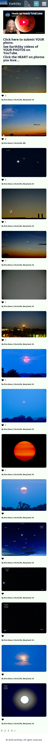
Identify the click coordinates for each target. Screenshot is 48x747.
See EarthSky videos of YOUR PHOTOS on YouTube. (20, 49)
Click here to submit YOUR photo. (23, 41)
